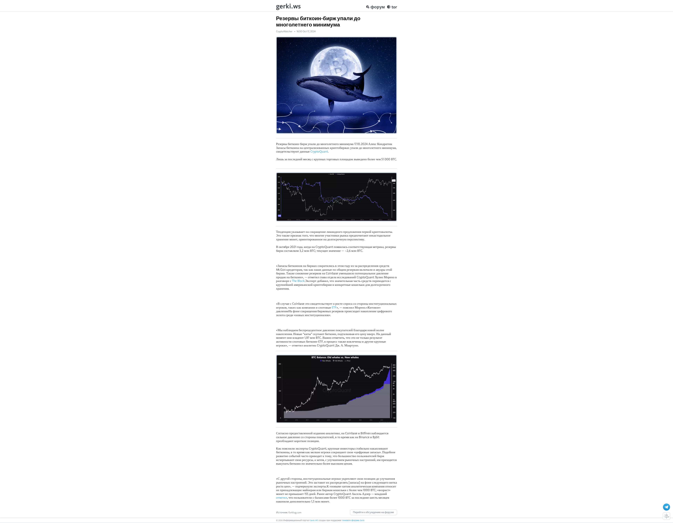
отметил (281, 497)
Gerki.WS (314, 520)
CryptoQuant (319, 151)
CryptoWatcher (284, 31)
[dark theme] (666, 516)
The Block (298, 281)
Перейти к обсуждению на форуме (373, 512)
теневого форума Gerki (353, 520)
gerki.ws (288, 6)
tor (394, 6)
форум (378, 6)
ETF (334, 307)
